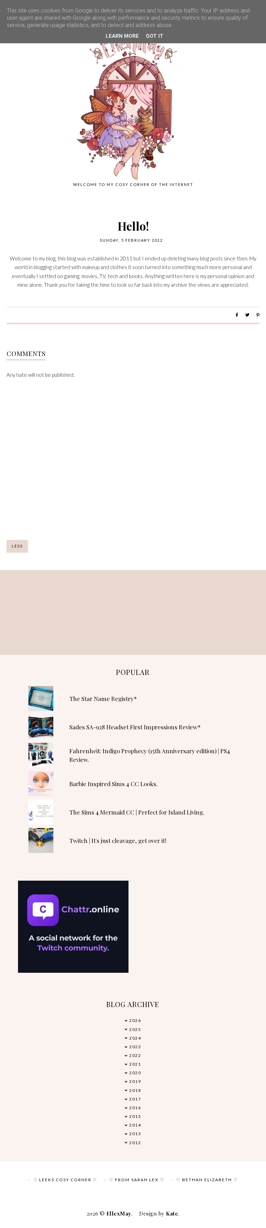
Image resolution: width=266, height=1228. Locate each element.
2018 (135, 1090)
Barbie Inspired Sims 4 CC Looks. (113, 783)
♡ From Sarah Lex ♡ (137, 1179)
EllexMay (118, 1213)
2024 (135, 1038)
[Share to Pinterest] (257, 315)
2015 (135, 1116)
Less (17, 546)
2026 (135, 1020)
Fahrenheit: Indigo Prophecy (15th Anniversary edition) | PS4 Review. (149, 755)
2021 (135, 1064)
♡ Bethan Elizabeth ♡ (207, 1179)
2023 (135, 1046)
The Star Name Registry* (103, 698)
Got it (154, 36)
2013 (135, 1133)
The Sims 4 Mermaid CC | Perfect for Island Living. (136, 812)
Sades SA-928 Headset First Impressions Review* (135, 727)
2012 (135, 1142)
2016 (135, 1107)
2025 (135, 1029)
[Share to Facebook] (237, 315)
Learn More (122, 36)
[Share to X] (247, 315)
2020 (135, 1072)
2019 (135, 1081)
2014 (135, 1125)
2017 (135, 1099)
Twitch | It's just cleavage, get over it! (117, 840)
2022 (135, 1055)
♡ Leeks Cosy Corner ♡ (65, 1179)
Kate (172, 1213)
